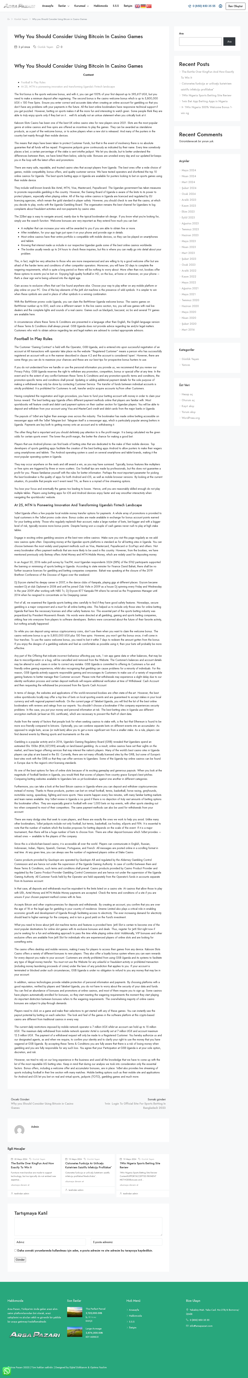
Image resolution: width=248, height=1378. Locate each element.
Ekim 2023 (188, 212)
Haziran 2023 (190, 235)
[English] (138, 6)
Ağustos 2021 (190, 288)
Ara (181, 33)
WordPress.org (191, 418)
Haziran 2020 (190, 306)
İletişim (128, 6)
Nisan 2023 (189, 247)
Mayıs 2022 (189, 282)
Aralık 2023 (189, 200)
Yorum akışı (189, 412)
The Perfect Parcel (95, 1309)
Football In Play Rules (33, 82)
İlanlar (62, 6)
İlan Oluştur (235, 6)
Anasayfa (47, 6)
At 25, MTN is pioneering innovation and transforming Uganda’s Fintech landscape (68, 87)
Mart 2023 (188, 253)
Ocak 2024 (189, 194)
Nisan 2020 (189, 318)
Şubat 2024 (189, 188)
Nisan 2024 (189, 176)
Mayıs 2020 (189, 312)
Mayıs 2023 (189, 241)
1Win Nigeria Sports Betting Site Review (206, 95)
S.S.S (116, 6)
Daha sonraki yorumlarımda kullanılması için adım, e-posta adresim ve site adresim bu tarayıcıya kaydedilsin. (85, 1250)
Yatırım (186, 365)
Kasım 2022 (189, 277)
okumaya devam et (20, 1185)
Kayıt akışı (188, 406)
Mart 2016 (188, 330)
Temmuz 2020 (190, 300)
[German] (143, 6)
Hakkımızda (101, 6)
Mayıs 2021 (189, 294)
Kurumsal (79, 6)
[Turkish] (149, 6)
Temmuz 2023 (190, 229)
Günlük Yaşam (21, 19)
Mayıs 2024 (189, 170)
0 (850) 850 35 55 (203, 6)
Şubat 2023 (189, 259)
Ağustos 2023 (190, 223)
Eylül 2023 (188, 217)
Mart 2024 (188, 182)
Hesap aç (187, 394)
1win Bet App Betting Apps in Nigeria (205, 101)
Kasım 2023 (189, 206)
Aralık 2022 (189, 271)
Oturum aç (188, 400)
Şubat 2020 (189, 324)
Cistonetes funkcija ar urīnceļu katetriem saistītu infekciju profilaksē (88, 1165)
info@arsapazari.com (201, 1326)
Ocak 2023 (189, 265)
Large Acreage (94, 1328)
